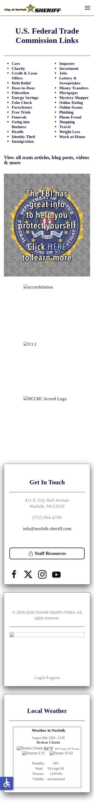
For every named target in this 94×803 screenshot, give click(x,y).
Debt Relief (21, 83)
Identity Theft (23, 137)
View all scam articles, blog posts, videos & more (46, 160)
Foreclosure (22, 107)
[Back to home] (32, 8)
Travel (64, 127)
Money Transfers (74, 88)
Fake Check (22, 103)
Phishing (66, 112)
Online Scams (71, 107)
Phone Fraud (70, 117)
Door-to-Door (23, 88)
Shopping (67, 122)
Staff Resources (50, 553)
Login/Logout (47, 677)
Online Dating (71, 103)
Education (20, 93)
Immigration (23, 141)
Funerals (19, 117)
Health (17, 132)
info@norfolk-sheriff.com (47, 528)
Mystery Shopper (74, 98)
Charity (18, 68)
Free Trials (21, 112)
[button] (87, 8)
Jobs (63, 73)
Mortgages (68, 93)
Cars (16, 63)
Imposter (67, 63)
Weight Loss (69, 132)
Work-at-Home (72, 137)
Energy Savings (25, 98)
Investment (68, 68)
